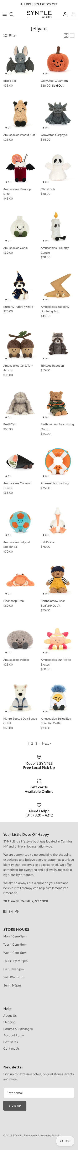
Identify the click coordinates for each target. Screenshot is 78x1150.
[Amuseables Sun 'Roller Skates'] (58, 638)
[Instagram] (10, 911)
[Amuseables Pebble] (20, 638)
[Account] (64, 14)
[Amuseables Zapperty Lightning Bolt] (58, 285)
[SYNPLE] (39, 14)
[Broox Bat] (20, 59)
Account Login (13, 1035)
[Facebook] (4, 911)
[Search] (13, 14)
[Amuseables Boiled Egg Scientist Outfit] (58, 697)
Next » (46, 743)
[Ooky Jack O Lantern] (58, 59)
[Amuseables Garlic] (20, 226)
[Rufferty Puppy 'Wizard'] (20, 285)
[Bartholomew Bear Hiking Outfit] (58, 403)
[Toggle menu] (4, 14)
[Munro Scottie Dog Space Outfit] (20, 697)
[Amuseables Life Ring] (58, 462)
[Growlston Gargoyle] (58, 113)
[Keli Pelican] (58, 521)
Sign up (15, 1105)
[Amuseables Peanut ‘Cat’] (20, 113)
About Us (10, 1016)
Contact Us (11, 1048)
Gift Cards (10, 1042)
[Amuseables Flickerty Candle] (58, 226)
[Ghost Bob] (58, 168)
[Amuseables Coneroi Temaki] (20, 462)
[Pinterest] (17, 911)
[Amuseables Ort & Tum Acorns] (20, 344)
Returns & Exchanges (18, 1029)
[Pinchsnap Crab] (20, 579)
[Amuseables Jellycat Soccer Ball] (20, 521)
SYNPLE (17, 1135)
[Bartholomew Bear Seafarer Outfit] (58, 579)
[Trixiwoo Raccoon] (58, 344)
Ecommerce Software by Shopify (42, 1135)
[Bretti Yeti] (20, 403)
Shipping (9, 1022)
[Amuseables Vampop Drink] (20, 168)
